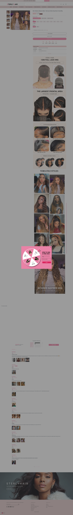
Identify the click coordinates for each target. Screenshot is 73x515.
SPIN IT (47, 262)
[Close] (51, 247)
